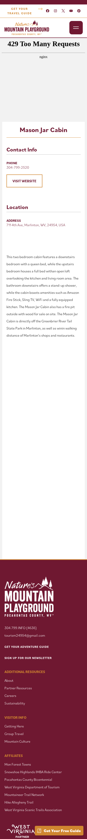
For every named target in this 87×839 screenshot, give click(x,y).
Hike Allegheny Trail (18, 802)
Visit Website (24, 181)
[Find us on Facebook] (48, 11)
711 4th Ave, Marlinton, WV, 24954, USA (35, 225)
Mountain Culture (17, 741)
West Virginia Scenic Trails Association (33, 810)
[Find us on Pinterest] (79, 11)
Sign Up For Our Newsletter (28, 658)
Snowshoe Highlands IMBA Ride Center (33, 772)
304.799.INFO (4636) (20, 628)
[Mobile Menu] (76, 27)
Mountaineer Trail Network (24, 794)
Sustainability (14, 703)
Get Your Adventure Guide (26, 647)
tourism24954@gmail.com (24, 635)
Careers (10, 695)
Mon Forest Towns (17, 764)
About (8, 680)
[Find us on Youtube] (71, 11)
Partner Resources (18, 688)
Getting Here (14, 726)
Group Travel (14, 733)
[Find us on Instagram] (55, 11)
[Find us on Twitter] (63, 11)
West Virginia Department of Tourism (32, 787)
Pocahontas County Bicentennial (28, 779)
